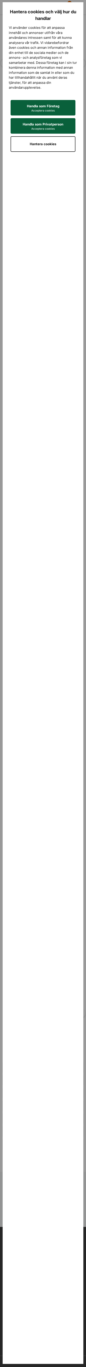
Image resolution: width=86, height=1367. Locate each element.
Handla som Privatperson (43, 126)
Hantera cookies (43, 144)
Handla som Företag (43, 108)
